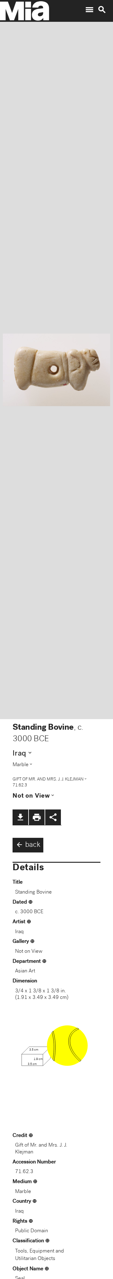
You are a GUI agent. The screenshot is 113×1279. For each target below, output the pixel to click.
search (102, 9)
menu (89, 9)
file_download (20, 817)
